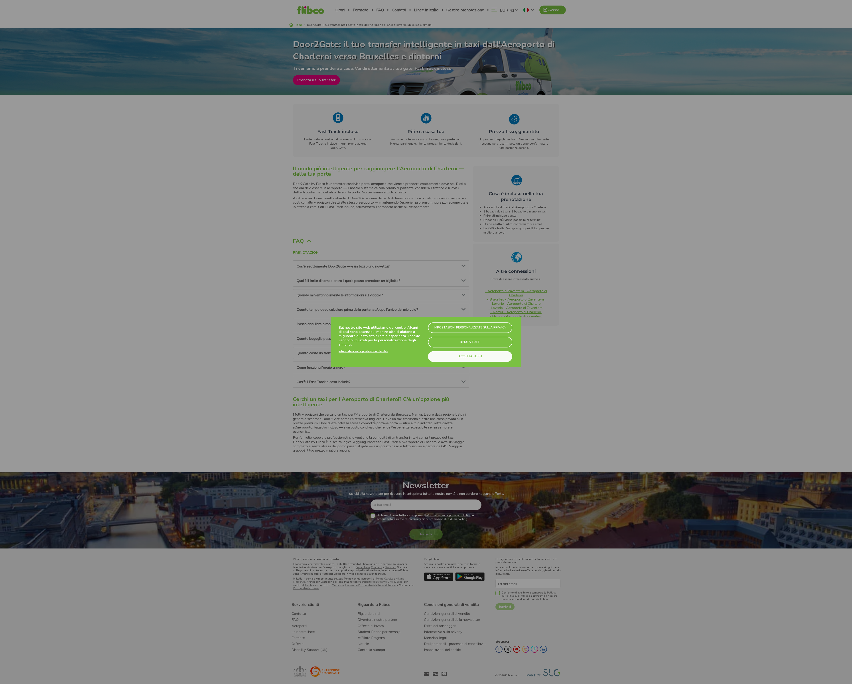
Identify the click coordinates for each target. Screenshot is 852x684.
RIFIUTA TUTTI (470, 342)
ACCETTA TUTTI (470, 356)
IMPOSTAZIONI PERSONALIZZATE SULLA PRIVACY (470, 327)
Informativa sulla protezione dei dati (363, 351)
